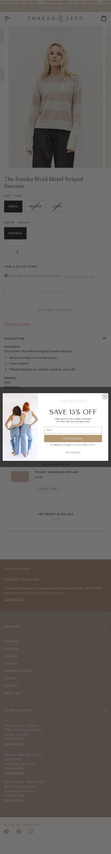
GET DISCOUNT (73, 438)
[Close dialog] (104, 396)
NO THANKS (73, 452)
